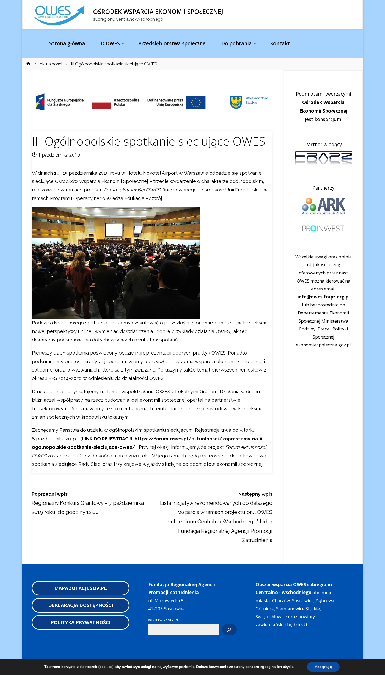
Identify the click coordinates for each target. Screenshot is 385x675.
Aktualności (51, 64)
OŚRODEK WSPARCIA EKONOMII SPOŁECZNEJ (158, 11)
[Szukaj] (229, 629)
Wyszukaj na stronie (164, 620)
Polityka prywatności (81, 622)
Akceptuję (323, 666)
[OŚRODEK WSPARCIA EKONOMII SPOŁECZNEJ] (60, 14)
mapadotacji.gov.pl (80, 588)
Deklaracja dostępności (80, 605)
